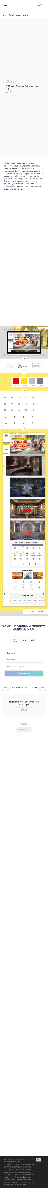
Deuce (43, 594)
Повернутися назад (18, 15)
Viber (15, 640)
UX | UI (24, 710)
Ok (38, 1160)
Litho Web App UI (4, 594)
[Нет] (45, 1159)
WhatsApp (24, 640)
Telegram (32, 640)
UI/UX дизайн (24, 729)
